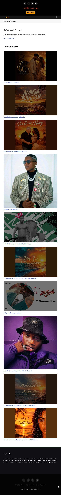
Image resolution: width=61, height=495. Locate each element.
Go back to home (9, 38)
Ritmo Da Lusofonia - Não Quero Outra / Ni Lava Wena (19, 405)
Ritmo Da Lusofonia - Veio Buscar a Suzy (15, 151)
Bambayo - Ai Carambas (11, 209)
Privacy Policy (20, 485)
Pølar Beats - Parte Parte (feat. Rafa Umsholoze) (18, 371)
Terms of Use (29, 485)
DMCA (36, 485)
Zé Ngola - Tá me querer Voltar (13, 313)
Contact (42, 485)
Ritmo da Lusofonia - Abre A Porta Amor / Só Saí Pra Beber (21, 440)
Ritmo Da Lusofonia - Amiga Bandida (14, 117)
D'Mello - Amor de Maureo (11, 82)
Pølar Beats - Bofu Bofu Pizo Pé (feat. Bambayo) (17, 244)
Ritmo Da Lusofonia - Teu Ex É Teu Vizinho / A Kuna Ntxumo (21, 278)
